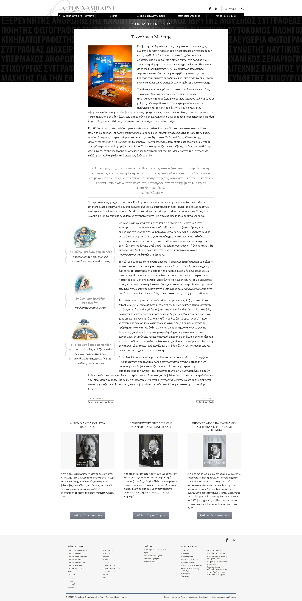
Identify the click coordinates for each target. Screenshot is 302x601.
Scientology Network (188, 557)
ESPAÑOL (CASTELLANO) (111, 569)
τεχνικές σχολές (140, 207)
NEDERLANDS (107, 550)
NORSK (105, 560)
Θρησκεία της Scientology (190, 560)
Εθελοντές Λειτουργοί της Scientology (190, 570)
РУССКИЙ (71, 584)
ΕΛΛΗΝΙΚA (106, 572)
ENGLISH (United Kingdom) (77, 557)
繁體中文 (71, 588)
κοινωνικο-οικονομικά (189, 128)
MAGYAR (106, 557)
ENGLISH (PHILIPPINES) (76, 566)
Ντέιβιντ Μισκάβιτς (188, 563)
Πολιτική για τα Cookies (189, 597)
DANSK (70, 572)
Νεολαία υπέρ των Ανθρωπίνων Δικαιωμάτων (217, 568)
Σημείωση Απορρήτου (172, 597)
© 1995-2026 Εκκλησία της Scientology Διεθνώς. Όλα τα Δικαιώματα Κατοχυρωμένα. (96, 597)
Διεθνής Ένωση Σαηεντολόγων (186, 575)
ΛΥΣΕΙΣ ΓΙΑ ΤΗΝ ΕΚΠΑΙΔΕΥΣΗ (151, 23)
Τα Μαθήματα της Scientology (191, 566)
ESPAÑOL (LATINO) (109, 566)
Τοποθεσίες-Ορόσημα (151, 559)
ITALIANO (106, 575)
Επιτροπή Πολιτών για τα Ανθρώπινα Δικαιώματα (216, 573)
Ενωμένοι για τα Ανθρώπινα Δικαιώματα (217, 563)
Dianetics (184, 550)
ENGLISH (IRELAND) (75, 560)
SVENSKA (106, 563)
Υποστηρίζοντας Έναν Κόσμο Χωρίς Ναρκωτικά (217, 558)
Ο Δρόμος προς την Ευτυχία (217, 553)
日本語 (70, 581)
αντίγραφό (155, 246)
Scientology (185, 553)
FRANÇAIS (71, 575)
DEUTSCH (106, 553)
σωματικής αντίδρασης (132, 232)
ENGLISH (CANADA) (75, 553)
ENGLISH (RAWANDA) (75, 569)
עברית (70, 578)
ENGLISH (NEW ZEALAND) (77, 563)
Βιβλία (146, 553)
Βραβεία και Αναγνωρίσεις (153, 556)
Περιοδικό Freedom (214, 550)
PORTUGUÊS (107, 578)
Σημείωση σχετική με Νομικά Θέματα (223, 597)
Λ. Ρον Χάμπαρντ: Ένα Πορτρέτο (155, 550)
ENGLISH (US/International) (78, 550)
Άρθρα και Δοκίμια (150, 562)
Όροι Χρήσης (203, 597)
